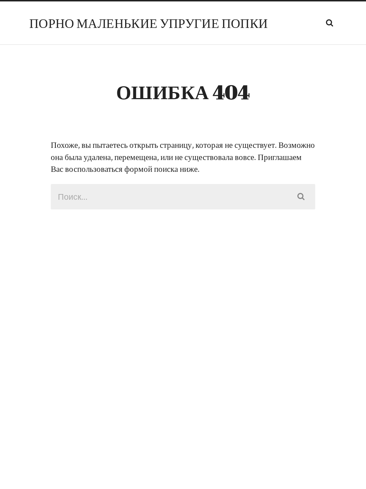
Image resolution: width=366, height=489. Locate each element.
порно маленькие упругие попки (148, 23)
